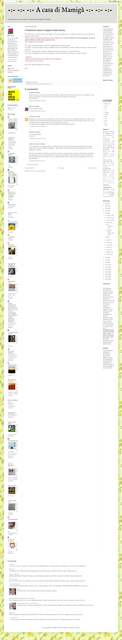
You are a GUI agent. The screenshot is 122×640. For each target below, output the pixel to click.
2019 (106, 206)
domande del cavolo (108, 144)
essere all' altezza (12, 415)
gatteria (109, 146)
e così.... (10, 215)
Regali (107, 237)
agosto (108, 222)
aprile (108, 247)
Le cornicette (13, 617)
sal (104, 179)
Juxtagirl (65, 627)
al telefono (109, 135)
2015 (106, 257)
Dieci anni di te (13, 579)
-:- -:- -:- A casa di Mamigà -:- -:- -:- (60, 10)
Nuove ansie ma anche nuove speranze (12, 324)
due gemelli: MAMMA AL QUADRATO (11, 265)
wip (112, 196)
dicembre (109, 215)
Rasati (18, 589)
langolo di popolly (108, 154)
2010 (106, 269)
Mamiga (31, 106)
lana (113, 153)
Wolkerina (107, 103)
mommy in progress (11, 540)
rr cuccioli (110, 176)
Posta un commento (32, 164)
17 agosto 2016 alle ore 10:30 (37, 138)
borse (104, 137)
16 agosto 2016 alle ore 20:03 (37, 101)
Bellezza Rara (12, 485)
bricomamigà (106, 140)
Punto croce (110, 170)
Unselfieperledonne (14, 584)
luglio (108, 240)
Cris (105, 118)
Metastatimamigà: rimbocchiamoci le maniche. (22, 598)
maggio (108, 245)
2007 (106, 277)
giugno (108, 242)
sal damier (109, 179)
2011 (106, 267)
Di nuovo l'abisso (13, 574)
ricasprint (112, 174)
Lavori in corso (107, 156)
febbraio (108, 252)
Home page (61, 168)
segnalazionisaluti (110, 182)
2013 (106, 262)
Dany (105, 116)
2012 (106, 264)
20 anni (10, 198)
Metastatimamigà (107, 160)
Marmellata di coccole (12, 380)
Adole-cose (49, 84)
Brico (113, 137)
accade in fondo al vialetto (38, 84)
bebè (113, 135)
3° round (17, 368)
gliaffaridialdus (12, 365)
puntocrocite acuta (108, 172)
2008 (106, 274)
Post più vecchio (92, 168)
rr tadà (112, 177)
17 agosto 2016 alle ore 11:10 (37, 161)
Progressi (11, 613)
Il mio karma (12, 204)
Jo (105, 110)
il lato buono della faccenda (108, 147)
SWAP (112, 189)
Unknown (32, 116)
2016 (106, 213)
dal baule (111, 142)
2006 (106, 279)
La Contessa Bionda (11, 154)
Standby (11, 564)
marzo (108, 249)
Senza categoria (107, 186)
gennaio (108, 254)
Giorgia (106, 112)
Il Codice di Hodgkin (11, 138)
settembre (109, 220)
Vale (105, 108)
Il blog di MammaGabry (12, 245)
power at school (108, 163)
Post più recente (29, 168)
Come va (17, 269)
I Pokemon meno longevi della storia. (110, 232)
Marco (106, 125)
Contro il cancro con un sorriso (13, 119)
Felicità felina (11, 206)
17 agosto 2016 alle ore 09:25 (37, 126)
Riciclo (104, 176)
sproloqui (106, 189)
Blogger (77, 627)
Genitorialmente (13, 440)
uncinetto (105, 196)
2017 (106, 210)
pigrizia (10, 238)
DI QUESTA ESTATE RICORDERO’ (11, 405)
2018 (106, 208)
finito (104, 146)
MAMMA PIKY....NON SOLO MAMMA (12, 173)
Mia (105, 122)
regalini (105, 174)
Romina (106, 114)
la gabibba (11, 237)
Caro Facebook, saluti (109, 226)
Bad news (12, 569)
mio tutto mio (107, 162)
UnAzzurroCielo (12, 222)
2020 (106, 203)
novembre (109, 217)
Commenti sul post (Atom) (38, 171)
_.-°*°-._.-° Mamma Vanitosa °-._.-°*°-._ (12, 465)
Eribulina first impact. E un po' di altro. (27, 603)
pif (113, 161)
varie (109, 196)
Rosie (106, 106)
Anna (105, 120)
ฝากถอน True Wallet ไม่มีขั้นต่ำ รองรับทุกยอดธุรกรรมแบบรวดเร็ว (12, 144)
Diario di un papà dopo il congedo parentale (12, 194)
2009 (106, 272)
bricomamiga (106, 139)
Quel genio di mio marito (12, 413)
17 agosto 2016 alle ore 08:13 (37, 111)
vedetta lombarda (34, 144)
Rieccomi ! (17, 225)
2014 (106, 260)
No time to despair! (11, 351)
